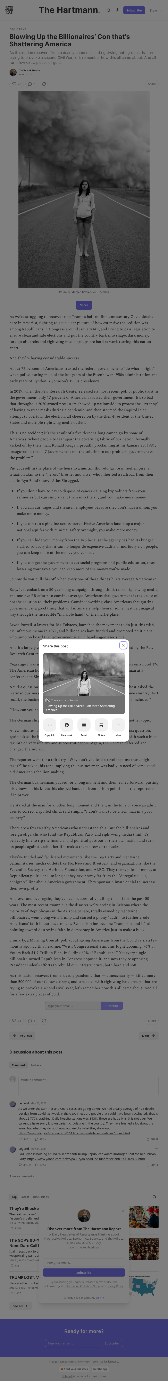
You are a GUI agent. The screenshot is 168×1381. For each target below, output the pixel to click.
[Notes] (101, 725)
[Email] (84, 725)
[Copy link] (49, 725)
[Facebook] (66, 725)
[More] (118, 725)
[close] (123, 645)
